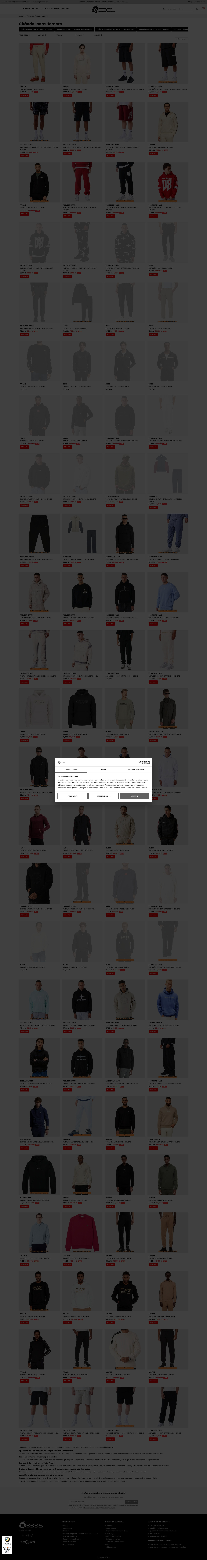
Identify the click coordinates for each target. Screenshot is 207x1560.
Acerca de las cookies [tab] (136, 769)
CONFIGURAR (102, 796)
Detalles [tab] (103, 769)
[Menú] (11, 1537)
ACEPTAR (134, 796)
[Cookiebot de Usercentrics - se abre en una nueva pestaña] (140, 762)
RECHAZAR (72, 796)
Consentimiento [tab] (71, 769)
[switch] (7, 1551)
